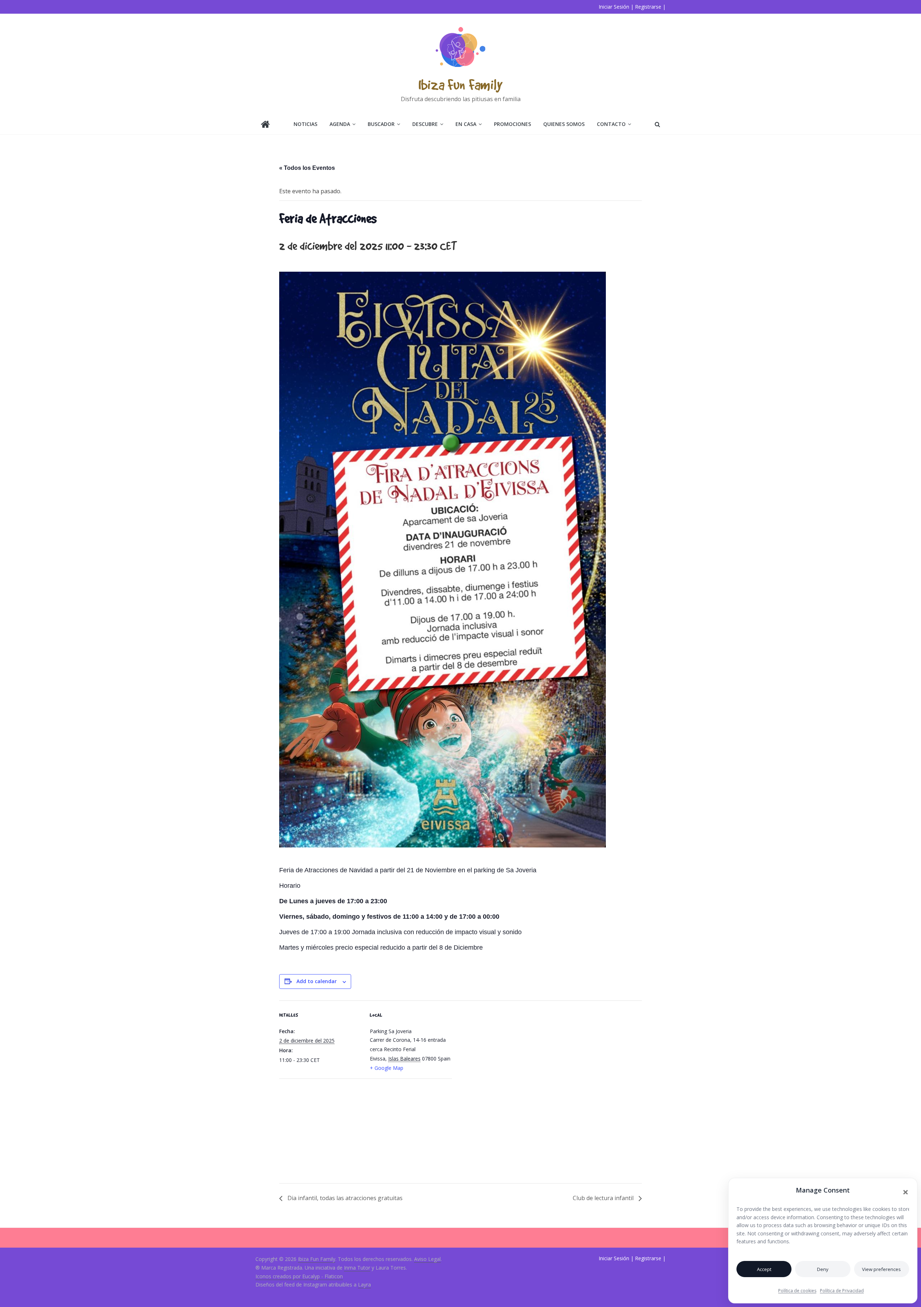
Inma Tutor (357, 1267)
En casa (465, 124)
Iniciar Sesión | (616, 6)
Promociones (512, 124)
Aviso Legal (427, 1259)
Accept (764, 1269)
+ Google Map (386, 1067)
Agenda (340, 124)
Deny (823, 1269)
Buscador (381, 124)
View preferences (881, 1269)
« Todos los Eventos (307, 168)
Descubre (425, 124)
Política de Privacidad (842, 1291)
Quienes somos (564, 124)
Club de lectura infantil (604, 1198)
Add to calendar (316, 981)
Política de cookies (797, 1291)
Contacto (611, 124)
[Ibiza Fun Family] (265, 125)
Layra (364, 1284)
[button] (905, 1192)
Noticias (305, 124)
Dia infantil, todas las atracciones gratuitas (344, 1198)
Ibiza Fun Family (460, 84)
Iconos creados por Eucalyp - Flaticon (299, 1276)
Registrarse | (650, 6)
